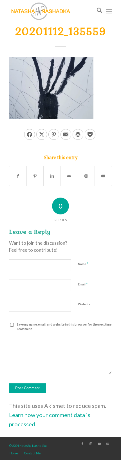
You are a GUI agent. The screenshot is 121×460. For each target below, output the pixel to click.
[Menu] (109, 11)
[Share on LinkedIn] (52, 176)
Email (83, 284)
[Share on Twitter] (41, 134)
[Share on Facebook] (29, 134)
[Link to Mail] (108, 444)
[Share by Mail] (69, 176)
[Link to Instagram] (86, 176)
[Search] (96, 11)
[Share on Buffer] (78, 134)
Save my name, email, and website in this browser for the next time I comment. (64, 326)
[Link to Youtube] (103, 176)
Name (83, 264)
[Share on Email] (65, 134)
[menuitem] (96, 11)
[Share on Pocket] (90, 134)
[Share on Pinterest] (53, 134)
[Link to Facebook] (82, 444)
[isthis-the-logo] (50, 11)
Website (84, 304)
